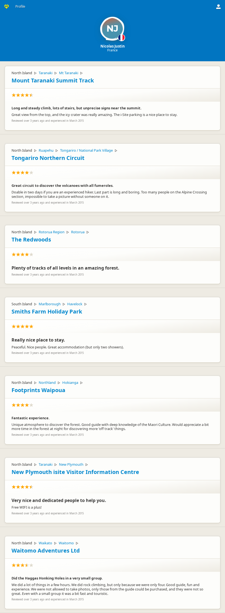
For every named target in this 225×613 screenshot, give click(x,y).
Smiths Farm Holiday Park (47, 311)
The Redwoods (31, 239)
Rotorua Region (51, 231)
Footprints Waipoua (38, 390)
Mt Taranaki (68, 72)
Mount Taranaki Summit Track (53, 80)
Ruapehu (46, 150)
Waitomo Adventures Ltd (46, 550)
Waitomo (66, 542)
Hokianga (70, 382)
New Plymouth (71, 464)
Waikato (45, 542)
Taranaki (45, 72)
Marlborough (50, 303)
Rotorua (78, 231)
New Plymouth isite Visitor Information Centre (75, 472)
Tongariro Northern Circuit (48, 158)
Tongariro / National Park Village (86, 150)
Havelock (74, 303)
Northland (47, 382)
